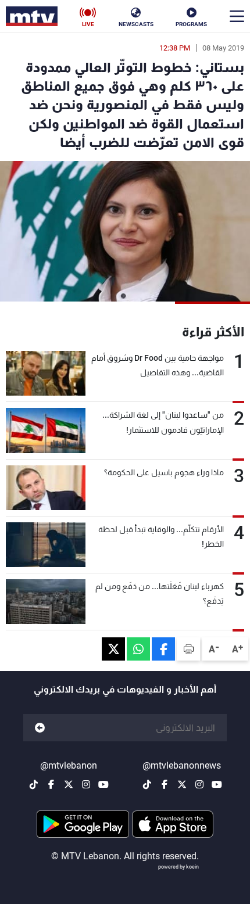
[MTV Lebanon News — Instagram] (199, 784)
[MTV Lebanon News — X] (182, 784)
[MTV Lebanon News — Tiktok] (147, 784)
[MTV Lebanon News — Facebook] (164, 784)
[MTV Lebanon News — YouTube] (217, 784)
